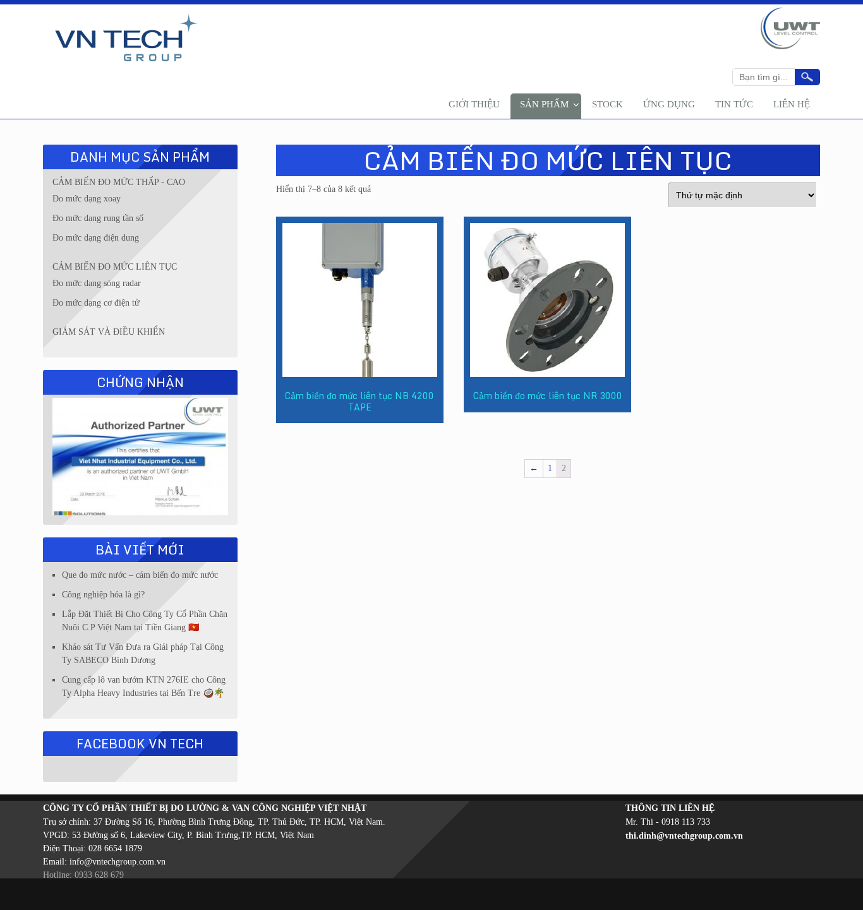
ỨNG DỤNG (669, 104)
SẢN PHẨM (544, 104)
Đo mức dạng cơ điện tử (96, 303)
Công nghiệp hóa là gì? (103, 594)
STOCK (607, 104)
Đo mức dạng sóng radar (96, 283)
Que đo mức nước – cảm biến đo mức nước (140, 575)
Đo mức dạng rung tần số (97, 218)
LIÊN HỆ (791, 104)
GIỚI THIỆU (474, 104)
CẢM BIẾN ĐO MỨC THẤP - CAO (118, 182)
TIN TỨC (734, 104)
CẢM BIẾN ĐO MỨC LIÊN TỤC (114, 267)
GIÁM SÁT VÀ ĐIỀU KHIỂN (108, 332)
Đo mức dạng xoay (86, 198)
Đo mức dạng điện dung (95, 237)
